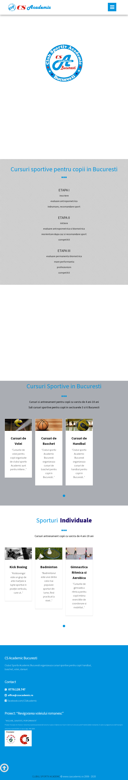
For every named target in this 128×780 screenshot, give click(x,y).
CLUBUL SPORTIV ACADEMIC (46, 776)
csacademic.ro (30, 7)
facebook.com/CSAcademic (22, 700)
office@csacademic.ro (20, 695)
